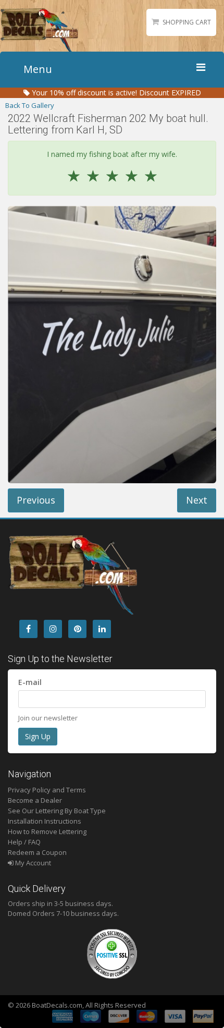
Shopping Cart (187, 22)
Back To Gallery (29, 105)
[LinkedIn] (102, 629)
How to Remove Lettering (47, 831)
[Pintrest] (77, 629)
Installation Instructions (44, 821)
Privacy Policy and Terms (47, 789)
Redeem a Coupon (37, 852)
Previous (36, 500)
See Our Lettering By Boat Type (57, 810)
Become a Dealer (35, 800)
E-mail (30, 682)
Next (196, 500)
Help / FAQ (24, 842)
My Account (32, 862)
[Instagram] (53, 629)
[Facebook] (28, 629)
